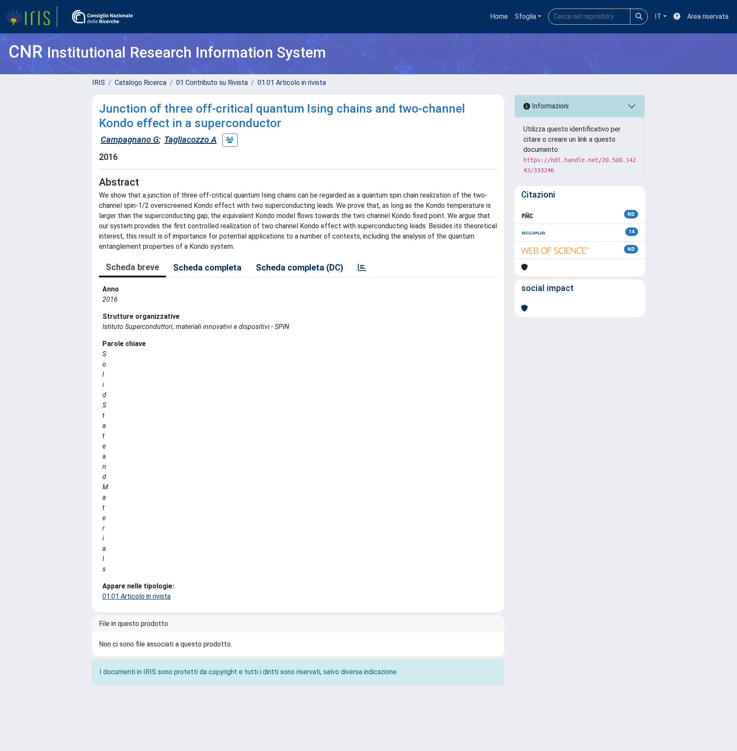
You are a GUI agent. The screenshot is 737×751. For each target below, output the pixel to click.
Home (499, 16)
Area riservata (707, 16)
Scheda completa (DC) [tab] (299, 267)
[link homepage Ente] (102, 16)
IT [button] (658, 16)
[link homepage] (31, 16)
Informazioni (549, 106)
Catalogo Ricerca (140, 83)
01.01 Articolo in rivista (292, 83)
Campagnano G (130, 139)
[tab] (362, 268)
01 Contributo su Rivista (212, 83)
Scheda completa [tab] (207, 267)
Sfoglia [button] (525, 16)
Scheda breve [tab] (132, 267)
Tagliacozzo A (190, 139)
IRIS (98, 83)
